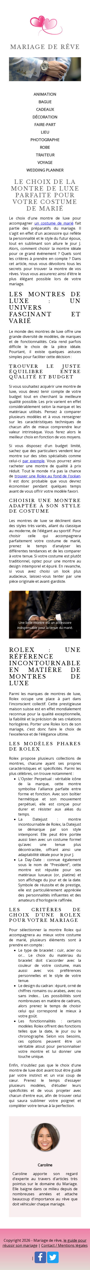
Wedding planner (45, 170)
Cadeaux (45, 109)
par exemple (33, 460)
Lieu (45, 132)
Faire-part (45, 124)
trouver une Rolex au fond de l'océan (47, 476)
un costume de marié (53, 223)
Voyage (45, 162)
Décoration (45, 117)
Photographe (45, 139)
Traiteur (45, 154)
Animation (45, 94)
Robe (45, 147)
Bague (45, 101)
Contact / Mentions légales (64, 1245)
